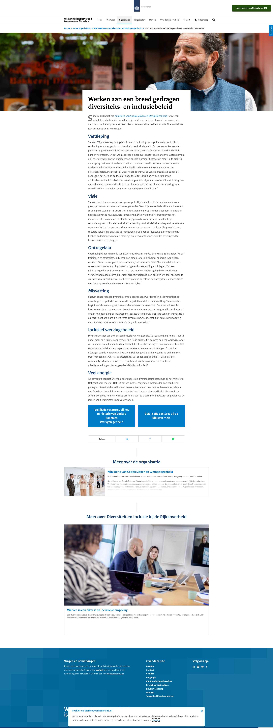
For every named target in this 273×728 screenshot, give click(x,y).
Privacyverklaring (154, 688)
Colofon (150, 666)
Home (67, 28)
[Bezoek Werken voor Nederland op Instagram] (198, 666)
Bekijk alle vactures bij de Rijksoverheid (161, 416)
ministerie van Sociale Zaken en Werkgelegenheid (141, 115)
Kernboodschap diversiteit (159, 681)
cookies (156, 720)
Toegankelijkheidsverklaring (159, 696)
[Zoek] (213, 20)
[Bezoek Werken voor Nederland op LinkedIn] (194, 666)
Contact (150, 670)
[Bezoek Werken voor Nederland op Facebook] (207, 666)
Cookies (150, 673)
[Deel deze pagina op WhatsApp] (173, 438)
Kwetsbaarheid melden (157, 685)
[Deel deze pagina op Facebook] (150, 438)
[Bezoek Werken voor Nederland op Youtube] (202, 666)
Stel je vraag (203, 20)
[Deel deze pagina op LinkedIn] (127, 438)
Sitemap (150, 692)
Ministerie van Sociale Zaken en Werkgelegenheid (117, 28)
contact (99, 670)
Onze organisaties (82, 28)
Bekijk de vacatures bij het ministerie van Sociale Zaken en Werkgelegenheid (111, 416)
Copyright (151, 677)
